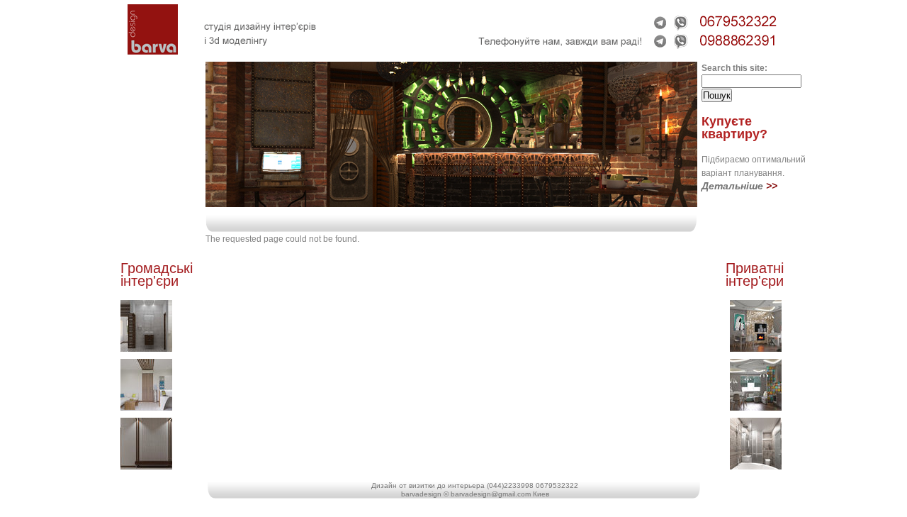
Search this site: (734, 68)
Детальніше (732, 185)
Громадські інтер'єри (156, 274)
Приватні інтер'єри (755, 274)
